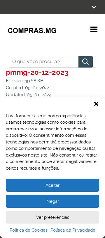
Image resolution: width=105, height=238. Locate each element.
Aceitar (53, 185)
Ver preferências (52, 217)
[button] (96, 104)
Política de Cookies (29, 230)
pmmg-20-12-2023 (37, 72)
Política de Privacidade (72, 230)
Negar (52, 201)
